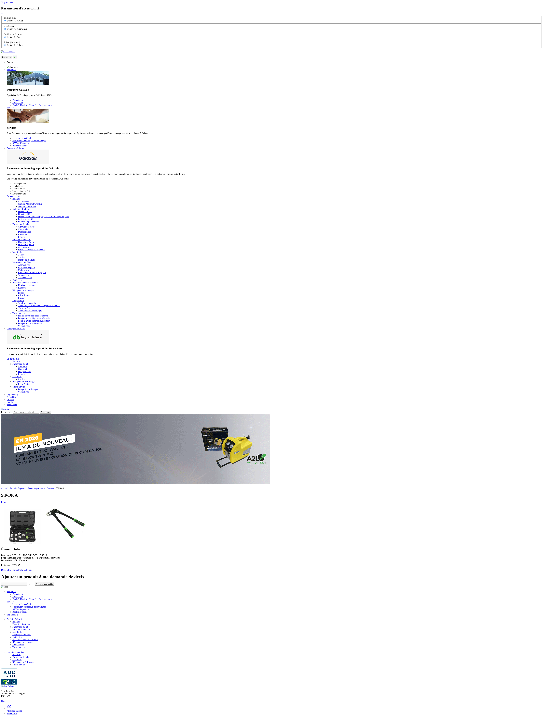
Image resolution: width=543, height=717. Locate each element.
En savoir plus (13, 196)
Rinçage (21, 298)
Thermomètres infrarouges (30, 310)
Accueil (4, 488)
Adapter (20, 45)
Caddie (10, 402)
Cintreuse (22, 366)
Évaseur (21, 237)
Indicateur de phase (26, 267)
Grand (20, 20)
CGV (9, 706)
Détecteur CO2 (25, 211)
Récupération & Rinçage (23, 381)
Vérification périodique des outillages (29, 140)
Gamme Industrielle (27, 206)
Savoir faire (17, 102)
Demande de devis (9, 570)
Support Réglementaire (28, 221)
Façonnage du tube (20, 224)
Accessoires (23, 201)
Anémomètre (24, 265)
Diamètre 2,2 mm (26, 242)
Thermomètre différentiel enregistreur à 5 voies (39, 305)
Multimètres (23, 270)
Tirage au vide (18, 313)
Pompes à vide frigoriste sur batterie (34, 318)
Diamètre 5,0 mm (26, 244)
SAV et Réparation (20, 143)
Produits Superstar (18, 488)
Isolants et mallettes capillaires (31, 249)
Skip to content (8, 2)
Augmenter (22, 29)
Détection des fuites (21, 209)
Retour (10, 62)
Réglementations (19, 145)
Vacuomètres (24, 326)
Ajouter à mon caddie (44, 584)
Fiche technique (25, 570)
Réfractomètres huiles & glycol (32, 272)
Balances (16, 199)
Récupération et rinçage (23, 290)
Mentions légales (14, 711)
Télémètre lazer (25, 277)
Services (10, 107)
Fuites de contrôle (26, 219)
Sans (19, 37)
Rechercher (12, 404)
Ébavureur (22, 234)
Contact (10, 399)
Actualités (11, 397)
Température (18, 300)
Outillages (16, 280)
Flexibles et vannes (26, 285)
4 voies (21, 257)
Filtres (21, 293)
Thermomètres (24, 308)
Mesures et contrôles (21, 262)
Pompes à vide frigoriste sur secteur (34, 321)
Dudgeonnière (24, 232)
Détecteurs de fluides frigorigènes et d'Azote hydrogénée (43, 216)
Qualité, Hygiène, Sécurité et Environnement (32, 105)
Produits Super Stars (16, 652)
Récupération (24, 295)
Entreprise (11, 69)
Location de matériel (21, 138)
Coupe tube (23, 229)
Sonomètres (23, 275)
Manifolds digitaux (26, 260)
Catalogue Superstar (16, 328)
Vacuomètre (23, 392)
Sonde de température (27, 303)
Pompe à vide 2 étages (28, 389)
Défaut (10, 20)
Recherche (6, 57)
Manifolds (16, 252)
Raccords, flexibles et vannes (25, 282)
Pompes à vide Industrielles (30, 323)
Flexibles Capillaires (21, 239)
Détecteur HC (24, 214)
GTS (9, 708)
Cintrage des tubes (26, 227)
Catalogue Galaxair (15, 148)
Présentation (17, 100)
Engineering (12, 394)
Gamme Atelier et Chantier (30, 204)
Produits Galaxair (14, 619)
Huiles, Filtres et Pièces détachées (33, 316)
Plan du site (12, 713)
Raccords (22, 288)
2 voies (21, 254)
